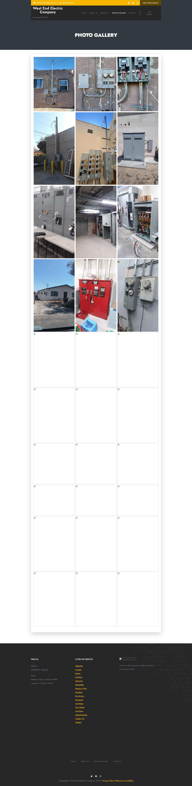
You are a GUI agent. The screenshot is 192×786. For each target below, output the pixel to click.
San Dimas (79, 704)
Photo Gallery (119, 13)
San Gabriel (79, 707)
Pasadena (78, 692)
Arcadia (78, 670)
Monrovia (79, 681)
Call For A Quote (150, 3)
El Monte (78, 677)
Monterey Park (81, 689)
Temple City (79, 719)
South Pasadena (81, 715)
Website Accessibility (124, 780)
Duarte (78, 673)
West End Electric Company (48, 10)
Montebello (79, 685)
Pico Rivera (79, 696)
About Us (93, 13)
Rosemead (79, 700)
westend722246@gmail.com (45, 3)
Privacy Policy (108, 780)
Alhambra (79, 666)
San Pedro (79, 711)
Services (104, 13)
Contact (132, 13)
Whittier (78, 722)
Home (84, 13)
